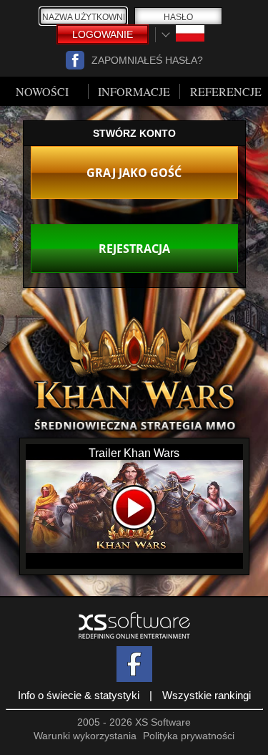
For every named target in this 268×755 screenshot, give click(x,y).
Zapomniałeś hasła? (147, 60)
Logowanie (102, 34)
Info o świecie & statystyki (78, 695)
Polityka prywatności (188, 735)
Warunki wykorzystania (85, 735)
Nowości (42, 91)
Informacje (134, 91)
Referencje (226, 91)
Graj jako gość (134, 173)
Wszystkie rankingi (206, 695)
